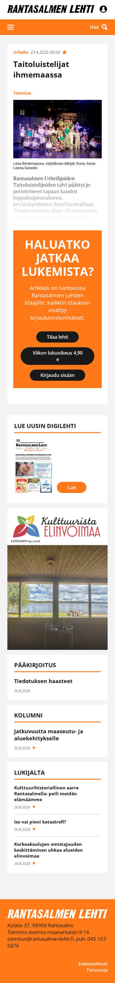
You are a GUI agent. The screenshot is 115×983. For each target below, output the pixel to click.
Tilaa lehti (57, 337)
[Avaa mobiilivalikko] (10, 27)
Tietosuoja (97, 970)
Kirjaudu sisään (57, 375)
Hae (94, 27)
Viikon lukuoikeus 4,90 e (58, 356)
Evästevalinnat (93, 964)
